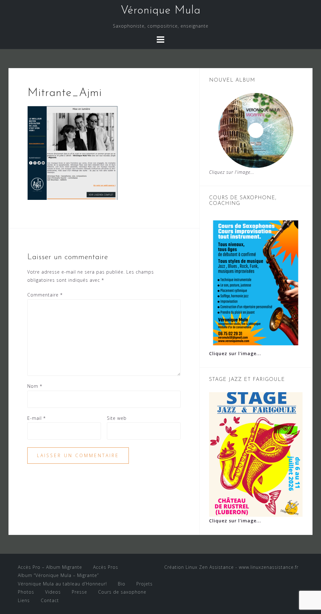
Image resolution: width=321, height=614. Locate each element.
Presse (79, 592)
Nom (34, 386)
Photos (26, 592)
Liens (24, 600)
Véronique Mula (161, 10)
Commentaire (45, 295)
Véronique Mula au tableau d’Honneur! (62, 584)
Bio (121, 584)
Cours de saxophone (122, 592)
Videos (53, 592)
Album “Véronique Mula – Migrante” (58, 575)
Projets (144, 584)
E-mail (36, 418)
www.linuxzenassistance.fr (268, 567)
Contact (50, 600)
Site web (117, 418)
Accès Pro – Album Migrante (50, 567)
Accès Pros (105, 567)
